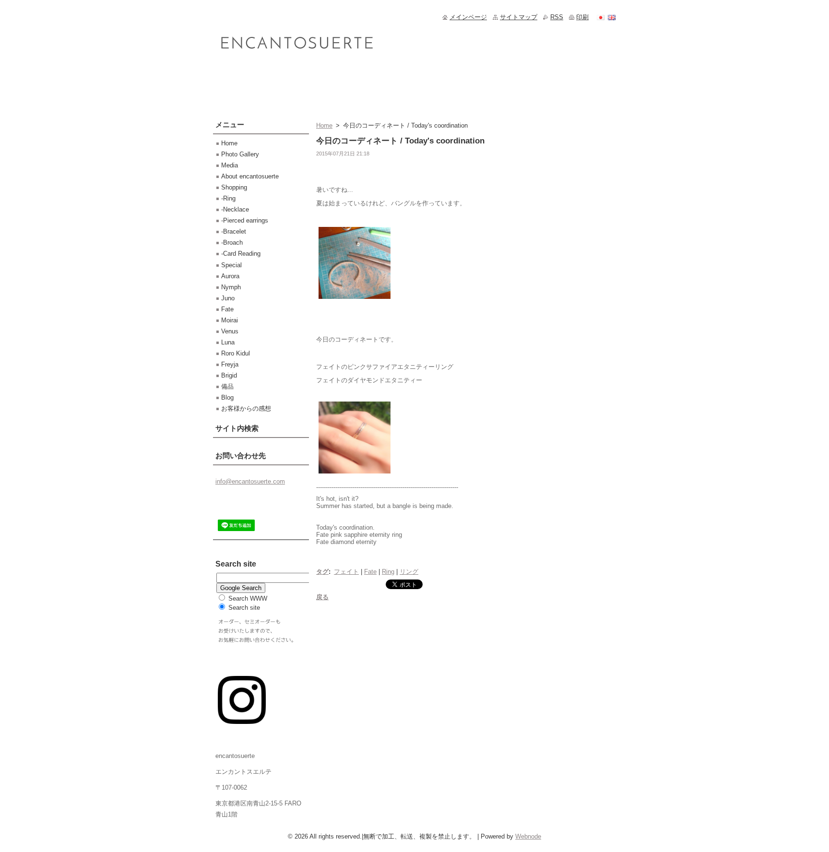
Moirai (229, 320)
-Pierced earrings (244, 220)
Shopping (234, 187)
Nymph (231, 287)
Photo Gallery (240, 154)
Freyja (229, 364)
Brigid (229, 375)
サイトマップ (518, 17)
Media (229, 165)
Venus (229, 331)
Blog (227, 397)
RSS (556, 17)
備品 (227, 386)
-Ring (228, 198)
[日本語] (600, 17)
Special (231, 265)
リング (409, 571)
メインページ (468, 17)
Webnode (528, 836)
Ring (388, 571)
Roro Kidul (235, 353)
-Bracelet (233, 231)
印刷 (582, 17)
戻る (322, 597)
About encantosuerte (250, 176)
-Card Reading (241, 253)
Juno (228, 298)
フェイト (346, 571)
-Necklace (235, 209)
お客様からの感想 (246, 408)
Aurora (230, 276)
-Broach (232, 242)
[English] (612, 17)
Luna (228, 342)
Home (324, 125)
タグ (322, 571)
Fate (370, 571)
